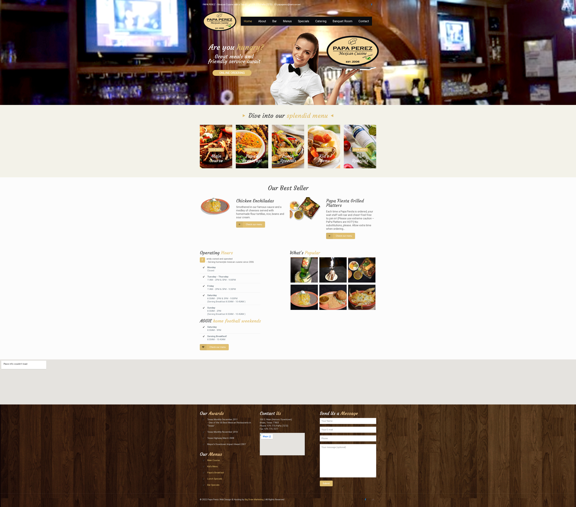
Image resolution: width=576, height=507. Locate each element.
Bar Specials (213, 485)
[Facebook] (371, 4)
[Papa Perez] (219, 21)
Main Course (213, 460)
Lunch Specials (214, 478)
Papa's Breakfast (215, 472)
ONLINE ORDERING (232, 73)
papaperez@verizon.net (289, 4)
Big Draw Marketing (254, 499)
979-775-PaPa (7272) (261, 4)
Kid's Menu (212, 466)
